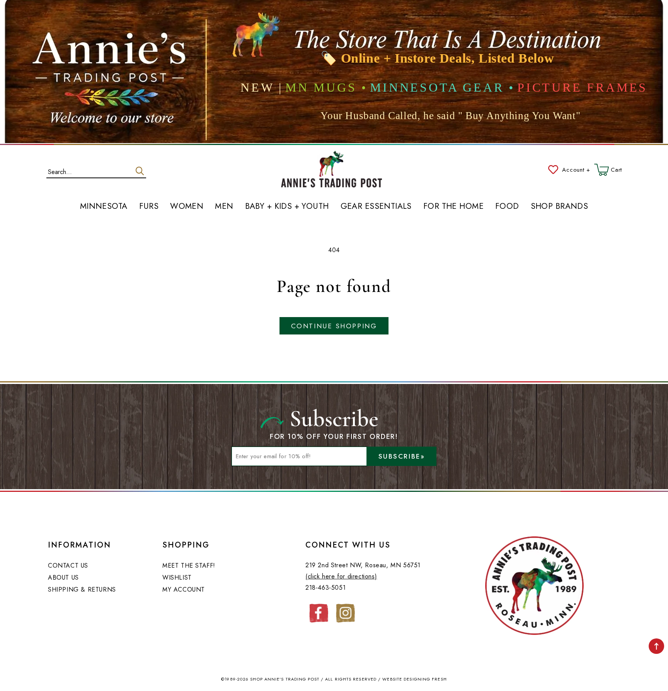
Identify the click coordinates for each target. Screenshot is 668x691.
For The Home (453, 206)
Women (186, 206)
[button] (608, 170)
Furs (149, 206)
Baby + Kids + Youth (287, 206)
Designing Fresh (425, 679)
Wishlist (177, 577)
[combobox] (96, 170)
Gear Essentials (376, 206)
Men (224, 206)
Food (507, 206)
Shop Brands (559, 206)
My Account (183, 589)
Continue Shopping (334, 326)
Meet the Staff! (188, 565)
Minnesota (104, 206)
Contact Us (68, 565)
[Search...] (140, 171)
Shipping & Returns (82, 589)
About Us (63, 577)
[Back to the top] (656, 646)
